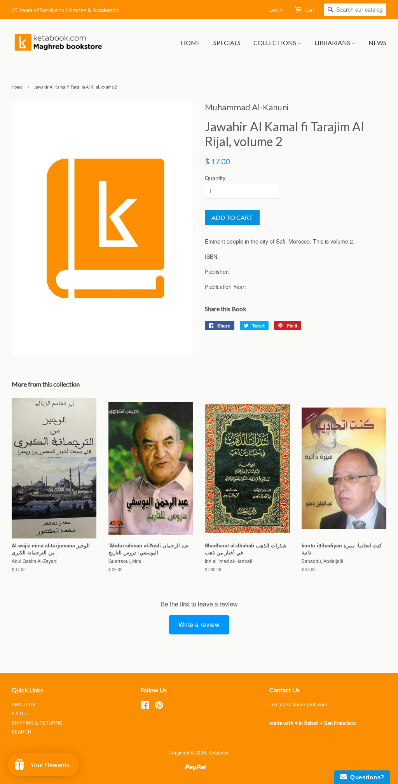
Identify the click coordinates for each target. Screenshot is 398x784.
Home (191, 42)
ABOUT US (23, 704)
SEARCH (21, 731)
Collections (275, 42)
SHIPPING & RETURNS (37, 722)
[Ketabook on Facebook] (144, 706)
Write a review (199, 624)
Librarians (332, 42)
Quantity (215, 178)
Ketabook (218, 752)
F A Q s (19, 713)
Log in (276, 9)
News (377, 42)
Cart (309, 9)
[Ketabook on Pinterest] (159, 706)
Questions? (365, 777)
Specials (227, 42)
